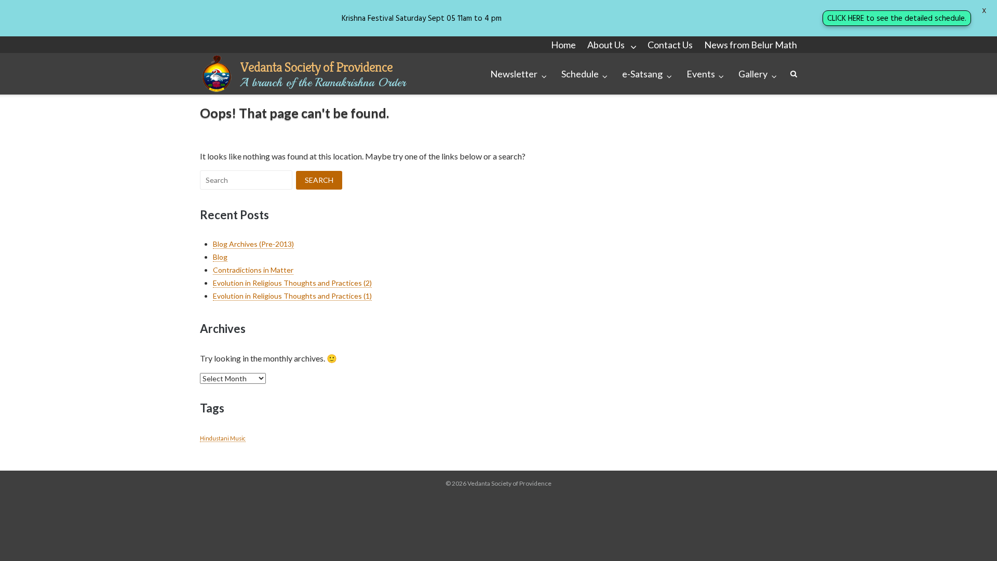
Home (563, 44)
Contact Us (670, 44)
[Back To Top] (971, 536)
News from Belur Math (750, 44)
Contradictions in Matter (253, 269)
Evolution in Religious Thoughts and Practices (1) (292, 295)
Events (700, 73)
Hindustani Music (223, 438)
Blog (220, 256)
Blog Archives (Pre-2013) (253, 243)
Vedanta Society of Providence (316, 67)
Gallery (752, 73)
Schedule (580, 73)
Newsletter (513, 73)
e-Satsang (642, 73)
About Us (606, 44)
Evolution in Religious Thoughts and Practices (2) (292, 282)
